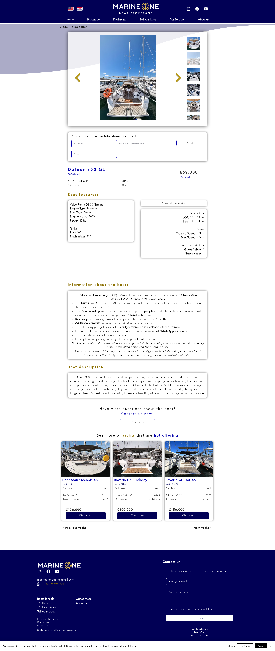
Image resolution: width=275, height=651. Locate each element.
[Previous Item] (77, 77)
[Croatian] (79, 8)
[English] (70, 8)
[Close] (271, 645)
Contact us (171, 562)
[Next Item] (178, 77)
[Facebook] (197, 9)
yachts (128, 435)
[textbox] (144, 148)
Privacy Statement (128, 646)
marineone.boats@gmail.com (55, 579)
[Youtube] (206, 9)
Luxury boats (49, 606)
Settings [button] (231, 646)
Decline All (245, 646)
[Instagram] (188, 9)
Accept (261, 646)
